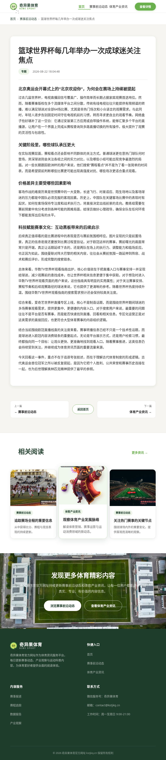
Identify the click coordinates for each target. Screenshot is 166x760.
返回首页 (83, 409)
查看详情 (145, 7)
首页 (82, 6)
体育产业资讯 (118, 6)
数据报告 (15, 714)
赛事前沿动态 (98, 6)
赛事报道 (15, 696)
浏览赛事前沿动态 (62, 606)
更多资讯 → (140, 452)
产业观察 (15, 723)
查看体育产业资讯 (103, 606)
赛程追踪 (15, 705)
